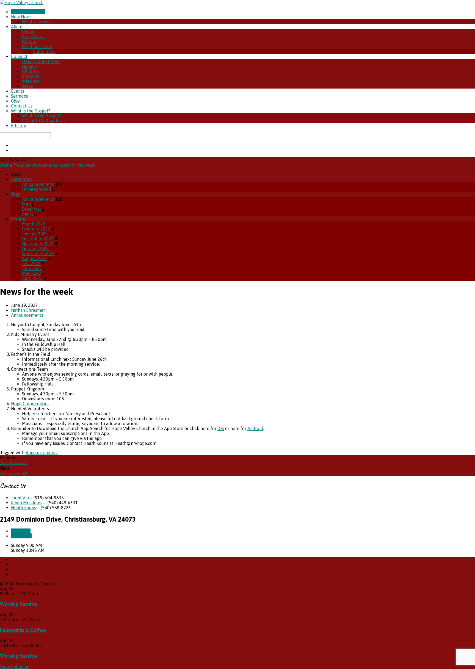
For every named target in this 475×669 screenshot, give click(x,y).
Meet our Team (37, 46)
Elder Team (44, 51)
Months (18, 218)
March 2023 (33, 223)
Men (26, 204)
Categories (21, 179)
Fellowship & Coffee (23, 630)
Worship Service (18, 604)
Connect (19, 56)
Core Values (33, 36)
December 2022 (38, 238)
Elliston (18, 125)
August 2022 (34, 258)
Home (6, 165)
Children (30, 71)
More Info (21, 530)
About (17, 26)
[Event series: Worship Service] (41, 593)
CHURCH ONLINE (28, 11)
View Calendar (14, 666)
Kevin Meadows (26, 502)
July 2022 (31, 263)
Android (255, 428)
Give (15, 100)
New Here (21, 16)
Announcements (41, 165)
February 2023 (36, 228)
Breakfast (31, 209)
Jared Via (20, 497)
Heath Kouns (23, 507)
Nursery (29, 66)
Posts (18, 165)
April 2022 (32, 278)
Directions (21, 535)
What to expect (37, 21)
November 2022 (38, 243)
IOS (220, 428)
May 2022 (31, 273)
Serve (27, 86)
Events (17, 91)
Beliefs (29, 41)
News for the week (76, 165)
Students (30, 76)
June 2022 (32, 268)
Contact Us (21, 105)
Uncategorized (36, 189)
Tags (15, 194)
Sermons (19, 95)
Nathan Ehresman (28, 310)
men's (28, 213)
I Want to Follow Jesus (44, 120)
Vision (28, 31)
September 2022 (38, 253)
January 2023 (35, 233)
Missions (30, 81)
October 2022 (35, 248)
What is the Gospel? (30, 110)
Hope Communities (41, 61)
